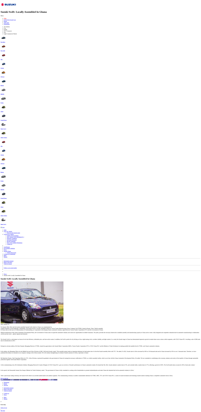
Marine (5, 257)
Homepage (6, 382)
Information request (8, 261)
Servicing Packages (12, 240)
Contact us (9, 244)
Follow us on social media (10, 268)
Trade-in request (8, 263)
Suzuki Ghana (7, 251)
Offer (5, 18)
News (5, 250)
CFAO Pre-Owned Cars (10, 20)
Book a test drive (8, 262)
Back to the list (4, 378)
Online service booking (12, 235)
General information (6, 379)
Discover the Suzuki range (13, 233)
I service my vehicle (9, 234)
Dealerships (7, 24)
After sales (6, 22)
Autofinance (7, 247)
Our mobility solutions (9, 248)
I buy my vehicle (8, 231)
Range (5, 21)
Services (6, 385)
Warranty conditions (12, 238)
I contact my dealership (9, 254)
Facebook (36, 379)
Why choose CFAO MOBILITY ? (15, 237)
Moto (5, 255)
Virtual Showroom (11, 252)
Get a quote (31, 379)
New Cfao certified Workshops (14, 242)
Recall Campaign (11, 241)
